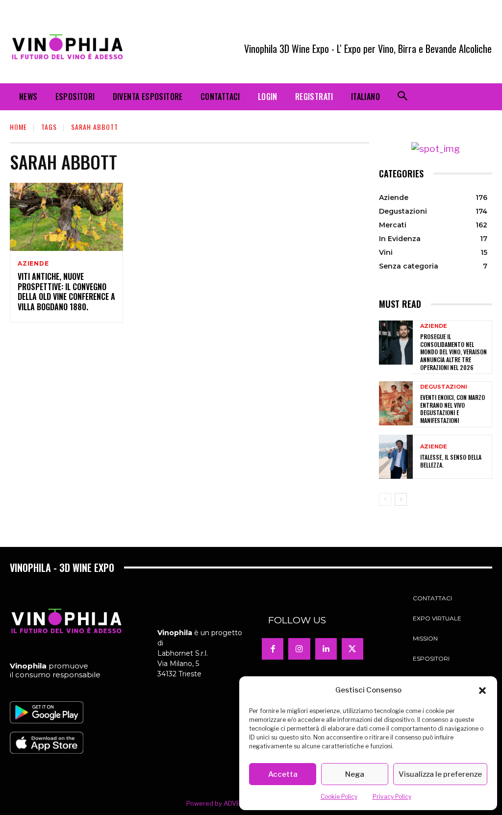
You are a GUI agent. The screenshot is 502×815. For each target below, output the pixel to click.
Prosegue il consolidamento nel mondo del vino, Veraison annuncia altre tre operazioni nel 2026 (453, 351)
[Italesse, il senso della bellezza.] (396, 457)
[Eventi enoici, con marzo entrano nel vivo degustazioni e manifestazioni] (396, 403)
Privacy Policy (392, 796)
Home (18, 127)
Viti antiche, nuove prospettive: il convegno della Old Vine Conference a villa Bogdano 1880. (66, 292)
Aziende (33, 264)
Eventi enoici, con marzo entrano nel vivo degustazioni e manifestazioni (452, 408)
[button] (482, 690)
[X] (352, 649)
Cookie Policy (339, 796)
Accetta (283, 774)
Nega (354, 774)
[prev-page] (385, 499)
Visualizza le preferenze (440, 774)
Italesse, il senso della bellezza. (450, 461)
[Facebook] (272, 649)
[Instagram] (299, 649)
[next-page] (401, 499)
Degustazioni (443, 387)
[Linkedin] (326, 649)
